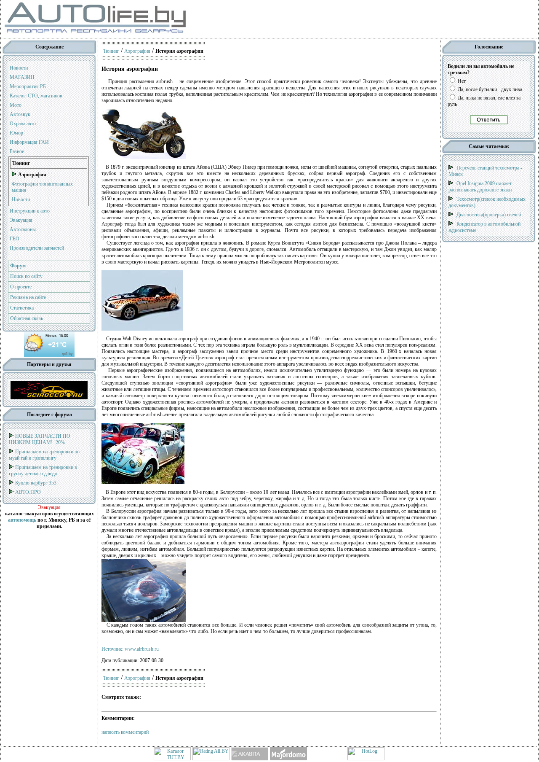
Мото (15, 105)
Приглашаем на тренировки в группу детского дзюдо (43, 470)
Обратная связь (26, 318)
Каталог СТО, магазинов (36, 96)
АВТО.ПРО (28, 492)
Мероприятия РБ (28, 86)
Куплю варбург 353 (35, 483)
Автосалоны (23, 229)
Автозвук (20, 114)
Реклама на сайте (28, 297)
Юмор (16, 133)
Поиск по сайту (26, 276)
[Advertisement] (327, 19)
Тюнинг (111, 51)
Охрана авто (23, 124)
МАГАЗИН (22, 77)
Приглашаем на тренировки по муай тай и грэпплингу (44, 455)
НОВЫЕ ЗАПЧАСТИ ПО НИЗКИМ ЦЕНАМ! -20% (39, 439)
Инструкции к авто (30, 211)
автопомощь (22, 520)
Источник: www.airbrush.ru (130, 649)
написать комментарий (125, 732)
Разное (17, 151)
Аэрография (137, 51)
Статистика (22, 308)
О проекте (21, 287)
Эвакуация (21, 220)
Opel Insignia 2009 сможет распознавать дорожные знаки (480, 186)
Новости (19, 68)
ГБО (14, 239)
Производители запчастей (37, 248)
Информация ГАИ (29, 142)
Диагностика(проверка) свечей (488, 215)
